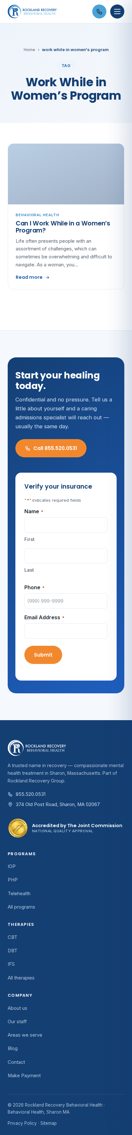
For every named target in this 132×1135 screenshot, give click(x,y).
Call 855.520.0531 (55, 448)
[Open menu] (117, 11)
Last (29, 570)
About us (17, 1008)
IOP (12, 866)
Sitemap (48, 1123)
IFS (11, 964)
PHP (13, 880)
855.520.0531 (30, 794)
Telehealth (19, 893)
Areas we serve (25, 1035)
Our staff (17, 1022)
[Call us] (99, 11)
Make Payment (24, 1075)
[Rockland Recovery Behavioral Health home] (48, 11)
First (29, 539)
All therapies (21, 978)
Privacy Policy (22, 1123)
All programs (21, 907)
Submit (43, 654)
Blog (13, 1048)
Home (29, 49)
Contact (16, 1062)
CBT (12, 937)
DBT (12, 951)
